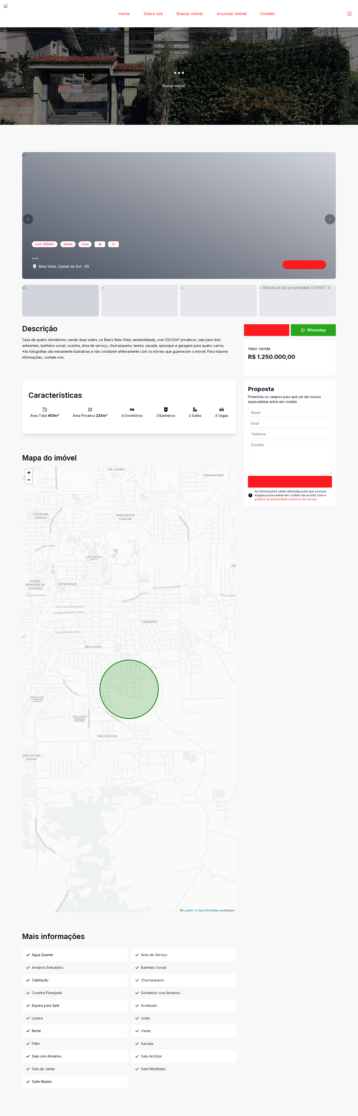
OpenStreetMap (208, 910)
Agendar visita (270, 330)
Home (124, 13)
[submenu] (349, 14)
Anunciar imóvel (232, 13)
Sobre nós (153, 13)
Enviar (289, 482)
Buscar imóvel (190, 13)
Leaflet (188, 910)
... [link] (194, 86)
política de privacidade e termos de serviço (286, 499)
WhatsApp (316, 330)
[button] (28, 219)
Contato (267, 13)
